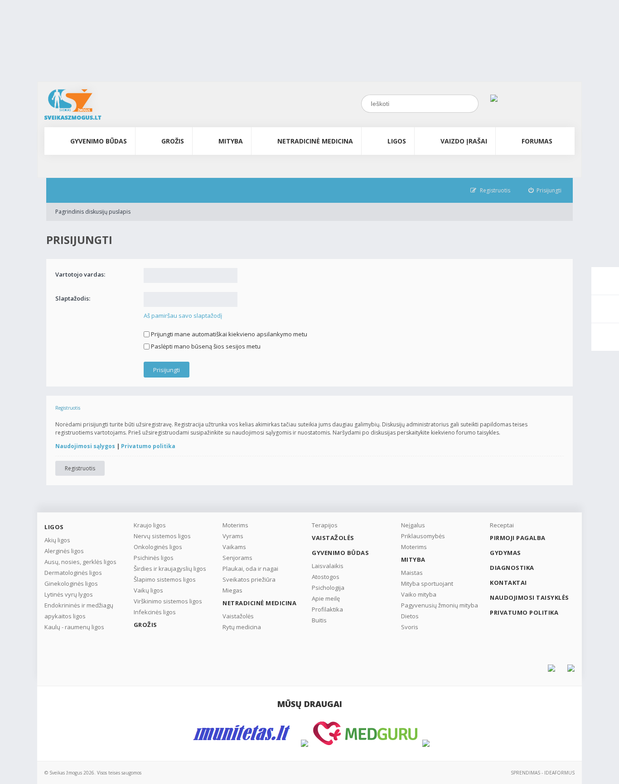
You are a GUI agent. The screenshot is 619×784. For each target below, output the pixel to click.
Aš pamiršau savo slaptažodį (183, 315)
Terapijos (325, 525)
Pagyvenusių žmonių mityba (439, 605)
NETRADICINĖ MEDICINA (315, 141)
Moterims (235, 525)
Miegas (232, 590)
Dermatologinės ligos (73, 573)
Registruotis (80, 468)
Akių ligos (57, 540)
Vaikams (234, 547)
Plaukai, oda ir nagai (250, 568)
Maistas (412, 573)
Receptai (502, 525)
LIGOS (396, 141)
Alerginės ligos (64, 551)
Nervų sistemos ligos (162, 536)
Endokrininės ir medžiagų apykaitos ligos (78, 610)
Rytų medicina (241, 627)
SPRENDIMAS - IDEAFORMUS (543, 773)
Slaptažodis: (72, 298)
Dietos (410, 616)
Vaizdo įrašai (463, 141)
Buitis (319, 620)
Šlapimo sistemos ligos (165, 579)
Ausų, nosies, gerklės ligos (80, 562)
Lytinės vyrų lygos (68, 594)
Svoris (409, 627)
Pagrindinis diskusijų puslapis (93, 211)
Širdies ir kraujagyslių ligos (170, 568)
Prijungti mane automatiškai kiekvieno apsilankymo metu (228, 334)
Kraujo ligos (150, 525)
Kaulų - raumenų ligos (74, 627)
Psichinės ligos (154, 558)
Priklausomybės (423, 536)
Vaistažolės (238, 616)
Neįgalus (413, 525)
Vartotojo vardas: (80, 274)
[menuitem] (545, 190)
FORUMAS (537, 141)
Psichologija (328, 587)
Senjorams (237, 558)
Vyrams (232, 536)
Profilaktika (327, 609)
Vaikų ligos (148, 590)
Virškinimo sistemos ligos (168, 601)
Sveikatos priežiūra (249, 579)
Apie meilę (326, 598)
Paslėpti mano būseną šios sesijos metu (205, 346)
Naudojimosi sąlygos (85, 446)
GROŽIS (172, 141)
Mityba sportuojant (427, 583)
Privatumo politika (148, 446)
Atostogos (325, 577)
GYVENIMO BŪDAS (98, 141)
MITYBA (230, 141)
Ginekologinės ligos (71, 583)
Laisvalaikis (327, 566)
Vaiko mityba (418, 594)
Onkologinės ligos (158, 547)
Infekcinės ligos (155, 612)
